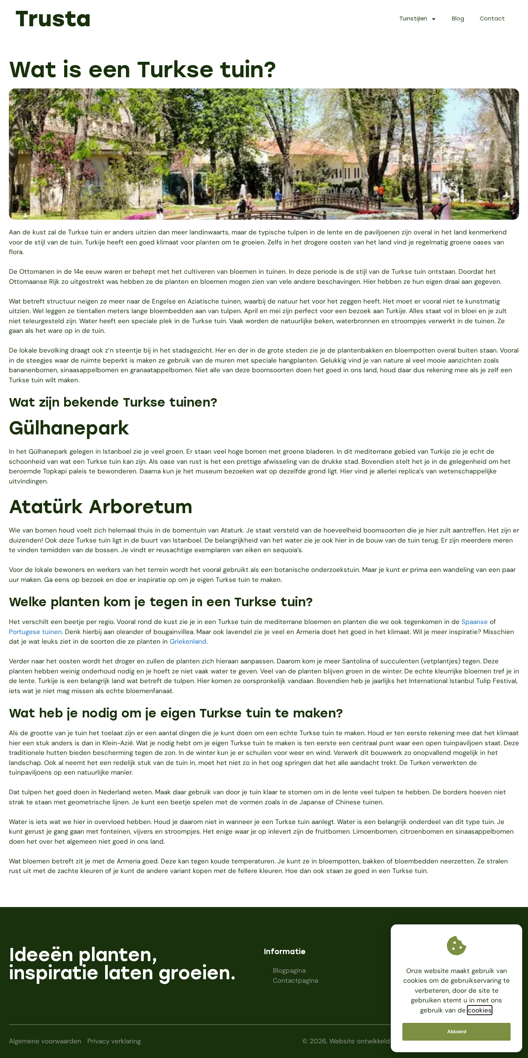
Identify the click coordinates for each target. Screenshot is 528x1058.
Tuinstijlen (413, 18)
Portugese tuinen (35, 631)
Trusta (53, 18)
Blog (458, 18)
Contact (492, 18)
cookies (480, 1010)
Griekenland (188, 641)
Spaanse (475, 621)
